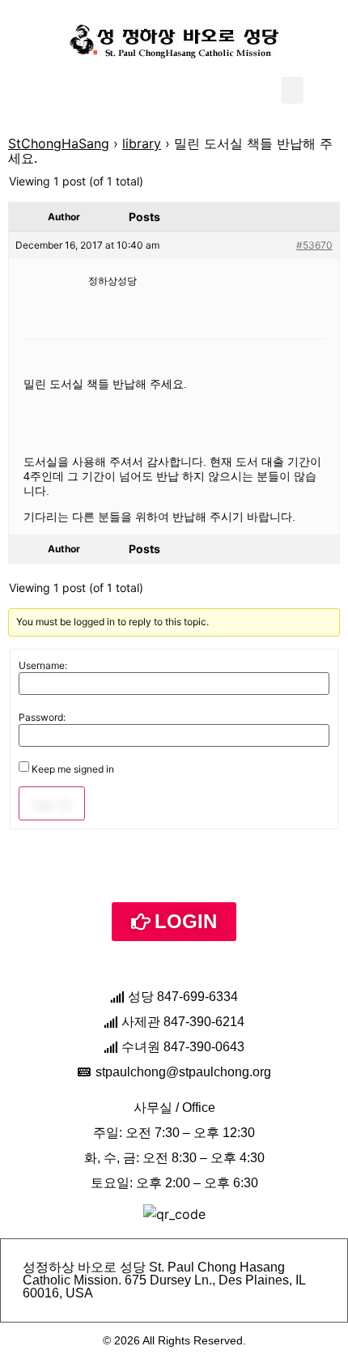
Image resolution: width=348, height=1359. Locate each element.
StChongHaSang (58, 143)
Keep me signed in (73, 769)
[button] (292, 90)
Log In (51, 803)
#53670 (314, 245)
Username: (43, 666)
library (141, 143)
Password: (42, 717)
